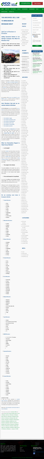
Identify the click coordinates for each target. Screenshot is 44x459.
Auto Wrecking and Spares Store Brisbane (25, 35)
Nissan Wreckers (7, 239)
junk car (4, 87)
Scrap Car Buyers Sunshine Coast (36, 70)
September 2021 (25, 118)
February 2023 (24, 93)
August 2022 (24, 102)
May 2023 (24, 90)
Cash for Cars (22, 451)
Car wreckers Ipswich (8, 125)
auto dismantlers (4, 449)
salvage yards (8, 156)
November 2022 (25, 97)
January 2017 (24, 203)
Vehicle (18, 9)
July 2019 (24, 156)
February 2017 (24, 201)
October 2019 (24, 152)
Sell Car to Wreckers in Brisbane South (11, 416)
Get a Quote (37, 3)
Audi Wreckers (7, 317)
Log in (23, 251)
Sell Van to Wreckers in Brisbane (7, 425)
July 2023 (24, 87)
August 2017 (24, 192)
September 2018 (25, 172)
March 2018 (24, 181)
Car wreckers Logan (8, 118)
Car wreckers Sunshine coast (9, 119)
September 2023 (25, 83)
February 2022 (24, 110)
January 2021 (24, 128)
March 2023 (24, 91)
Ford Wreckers (7, 276)
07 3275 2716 (25, 3)
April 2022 (24, 108)
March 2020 (24, 144)
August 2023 (24, 85)
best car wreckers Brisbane (13, 82)
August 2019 (24, 155)
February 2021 (24, 127)
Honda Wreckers (7, 257)
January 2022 (24, 111)
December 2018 (25, 167)
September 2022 (25, 100)
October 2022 (24, 99)
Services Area (4, 11)
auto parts (24, 224)
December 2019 (25, 149)
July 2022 (24, 104)
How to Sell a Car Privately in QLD (36, 53)
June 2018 (24, 177)
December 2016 (25, 205)
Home (2, 9)
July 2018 (24, 175)
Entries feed (24, 253)
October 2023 (24, 82)
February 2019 (24, 164)
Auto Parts (13, 9)
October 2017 (24, 189)
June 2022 (24, 105)
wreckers (7, 151)
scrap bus (5, 400)
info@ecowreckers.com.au (38, 451)
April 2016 (24, 212)
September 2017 (25, 191)
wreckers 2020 (13, 411)
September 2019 (25, 153)
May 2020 (24, 141)
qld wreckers (24, 236)
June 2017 (24, 195)
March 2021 (24, 125)
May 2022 (24, 107)
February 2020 (24, 146)
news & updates (25, 235)
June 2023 (24, 88)
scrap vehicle (24, 240)
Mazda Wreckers (7, 296)
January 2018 (24, 184)
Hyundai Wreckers (7, 351)
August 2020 (24, 136)
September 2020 (25, 135)
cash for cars (24, 230)
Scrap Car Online (25, 238)
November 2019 (25, 150)
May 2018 (24, 178)
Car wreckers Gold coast (9, 122)
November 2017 (25, 187)
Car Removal (32, 9)
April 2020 (24, 142)
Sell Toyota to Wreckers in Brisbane (11, 424)
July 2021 (24, 121)
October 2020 (24, 133)
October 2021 (24, 116)
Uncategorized (25, 241)
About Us (7, 9)
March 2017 (24, 200)
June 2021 (24, 122)
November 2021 (25, 114)
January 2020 (24, 147)
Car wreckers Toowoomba (9, 124)
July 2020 (24, 138)
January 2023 (24, 94)
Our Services (25, 9)
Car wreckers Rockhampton (9, 121)
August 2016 (24, 211)
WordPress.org (25, 256)
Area (21, 448)
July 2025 (24, 80)
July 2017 (24, 194)
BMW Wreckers (7, 334)
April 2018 (24, 180)
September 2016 (25, 209)
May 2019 (24, 159)
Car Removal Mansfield (37, 63)
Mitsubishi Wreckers (8, 220)
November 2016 (25, 206)
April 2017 (24, 198)
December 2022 (25, 96)
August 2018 (24, 173)
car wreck (24, 229)
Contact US (11, 11)
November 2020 (25, 132)
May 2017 (24, 197)
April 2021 (24, 124)
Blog (37, 9)
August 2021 (24, 119)
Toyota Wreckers (7, 200)
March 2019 (24, 163)
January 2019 (24, 166)
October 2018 (24, 170)
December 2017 (25, 186)
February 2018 (24, 183)
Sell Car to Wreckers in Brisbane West (8, 418)
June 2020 (24, 139)
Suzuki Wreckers (7, 376)
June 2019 (24, 158)
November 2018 (25, 169)
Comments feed (25, 254)
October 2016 (24, 208)
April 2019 (24, 161)
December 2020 (25, 130)
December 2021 (25, 113)
